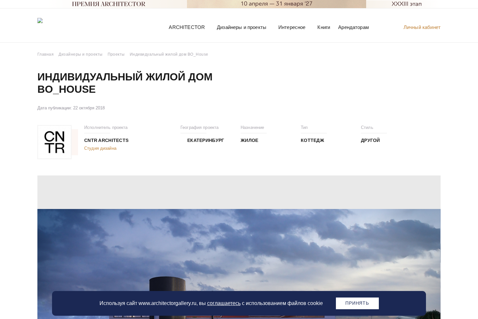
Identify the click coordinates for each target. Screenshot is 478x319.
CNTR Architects (106, 140)
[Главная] (71, 27)
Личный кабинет (422, 27)
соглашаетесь (224, 303)
